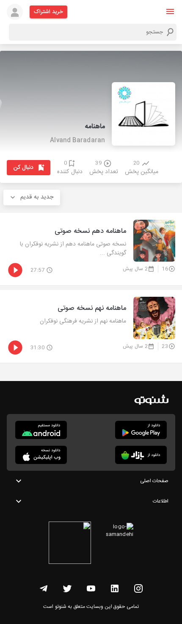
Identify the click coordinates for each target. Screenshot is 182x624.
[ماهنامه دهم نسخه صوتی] (91, 249)
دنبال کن (23, 168)
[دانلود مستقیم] (41, 430)
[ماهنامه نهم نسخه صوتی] (91, 326)
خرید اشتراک (48, 12)
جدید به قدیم (36, 197)
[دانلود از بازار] (141, 455)
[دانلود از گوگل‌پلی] (141, 430)
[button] (170, 11)
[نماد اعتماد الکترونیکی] (70, 544)
